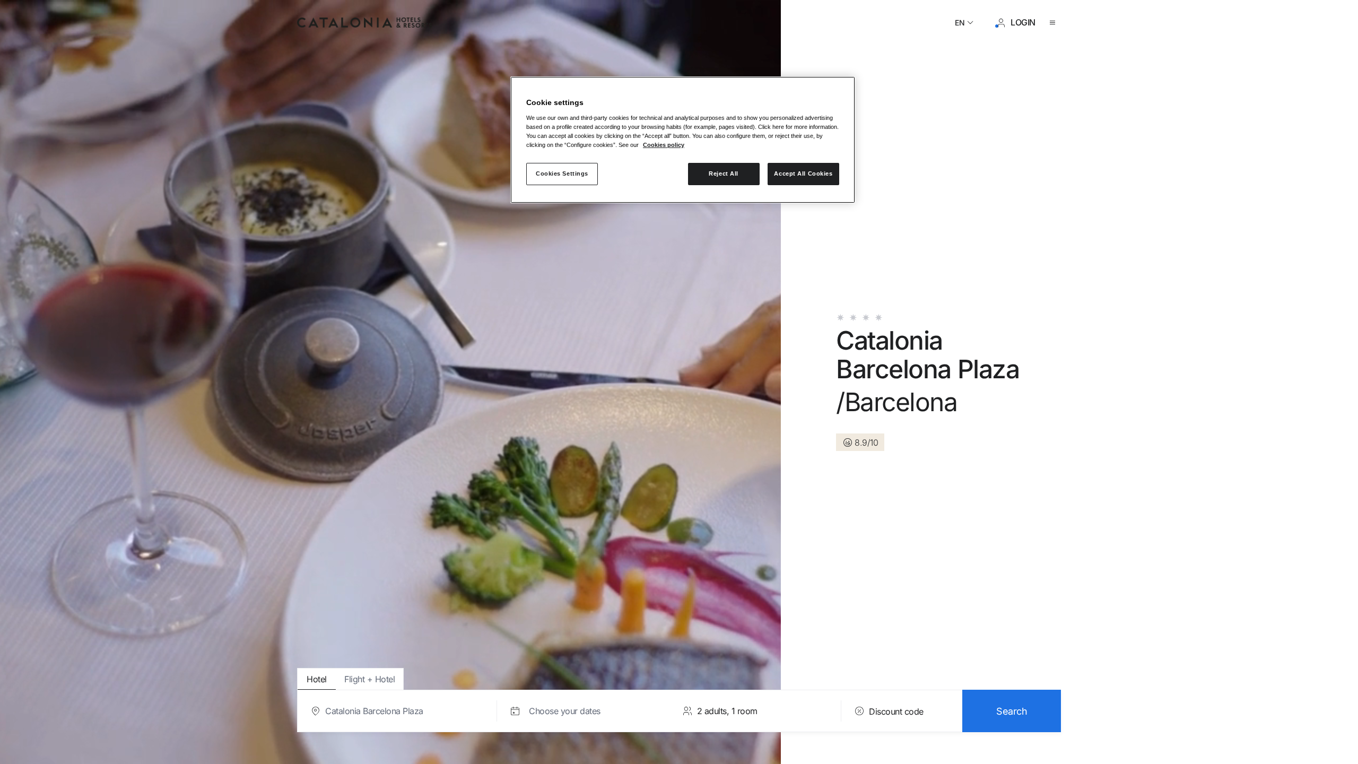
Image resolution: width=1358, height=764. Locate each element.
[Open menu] (1054, 22)
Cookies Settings (562, 173)
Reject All (723, 173)
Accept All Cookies (803, 173)
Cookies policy (663, 145)
